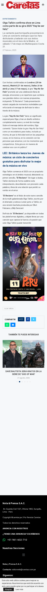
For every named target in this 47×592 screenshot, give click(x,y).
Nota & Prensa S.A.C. (14, 506)
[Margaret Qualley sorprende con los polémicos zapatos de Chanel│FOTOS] (23, 354)
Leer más (19, 589)
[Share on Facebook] (28, 319)
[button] (5, 362)
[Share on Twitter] (33, 319)
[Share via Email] (12, 325)
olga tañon (8, 308)
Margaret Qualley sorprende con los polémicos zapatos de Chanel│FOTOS (23, 374)
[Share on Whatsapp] (7, 325)
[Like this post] (22, 319)
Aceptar (8, 589)
